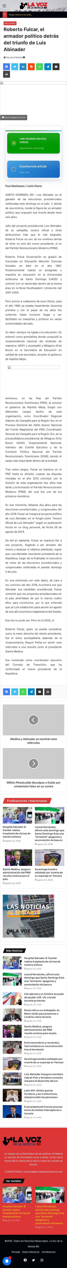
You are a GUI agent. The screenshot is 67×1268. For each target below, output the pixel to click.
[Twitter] (14, 691)
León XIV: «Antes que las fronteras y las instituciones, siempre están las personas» (41, 1094)
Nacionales (10, 23)
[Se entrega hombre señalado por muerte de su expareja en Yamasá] (49, 857)
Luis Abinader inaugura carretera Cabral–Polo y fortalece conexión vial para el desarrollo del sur (43, 1077)
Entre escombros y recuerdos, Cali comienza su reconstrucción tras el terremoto (43, 1046)
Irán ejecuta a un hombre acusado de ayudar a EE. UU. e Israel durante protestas (44, 997)
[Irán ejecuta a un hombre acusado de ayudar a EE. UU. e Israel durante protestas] (12, 998)
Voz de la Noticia (14, 57)
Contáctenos (48, 1252)
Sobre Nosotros (30, 1252)
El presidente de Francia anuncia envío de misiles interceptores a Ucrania (43, 1110)
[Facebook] (6, 691)
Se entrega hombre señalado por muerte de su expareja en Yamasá (49, 872)
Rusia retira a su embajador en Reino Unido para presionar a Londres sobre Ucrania (42, 1013)
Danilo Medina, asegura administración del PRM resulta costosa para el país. (40, 1030)
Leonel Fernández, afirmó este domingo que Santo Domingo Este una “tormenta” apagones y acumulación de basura (49, 834)
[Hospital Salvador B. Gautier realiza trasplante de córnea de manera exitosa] (17, 815)
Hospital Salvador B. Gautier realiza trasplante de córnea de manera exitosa (42, 961)
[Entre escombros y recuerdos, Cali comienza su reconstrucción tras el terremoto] (12, 1047)
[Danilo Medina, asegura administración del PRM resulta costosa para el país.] (17, 857)
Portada (16, 1252)
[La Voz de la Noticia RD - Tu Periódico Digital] (33, 5)
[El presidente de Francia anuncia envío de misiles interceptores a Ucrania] (12, 1111)
